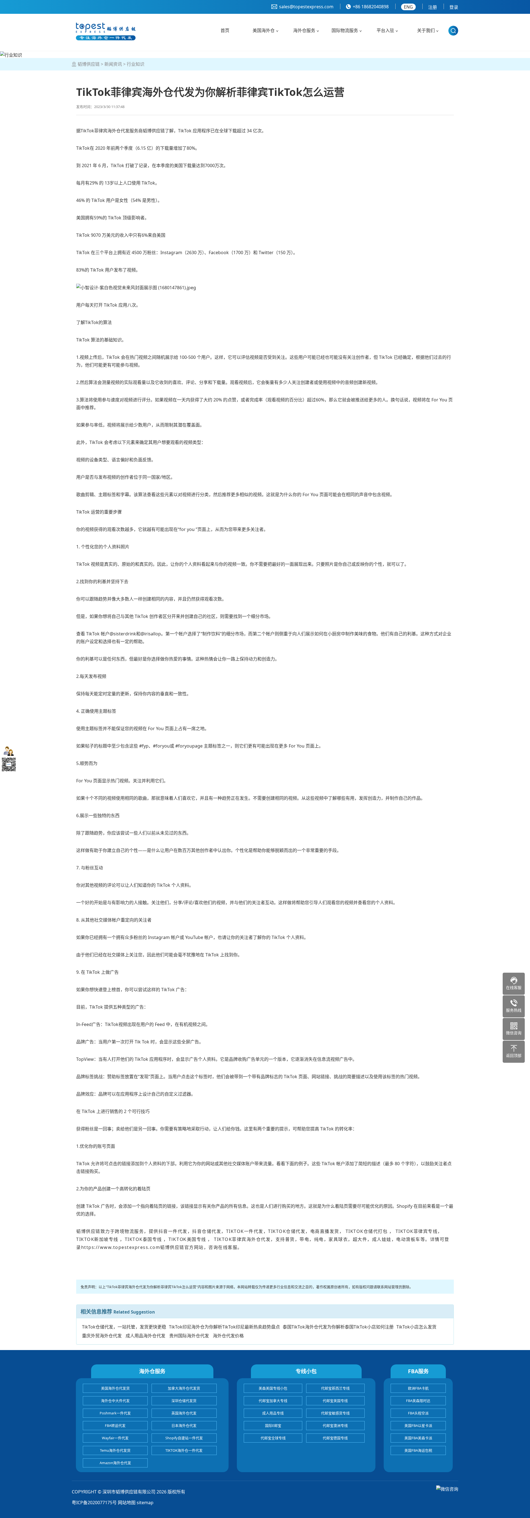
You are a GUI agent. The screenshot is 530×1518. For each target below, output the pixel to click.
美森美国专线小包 (273, 1388)
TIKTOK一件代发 (244, 1231)
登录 (453, 7)
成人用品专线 (273, 1413)
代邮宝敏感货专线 (335, 1413)
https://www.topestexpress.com (120, 1247)
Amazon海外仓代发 (115, 1462)
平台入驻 (385, 30)
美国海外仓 (264, 30)
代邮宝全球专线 (273, 1437)
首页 (225, 30)
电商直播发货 (324, 1231)
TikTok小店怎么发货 (416, 1327)
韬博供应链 (89, 64)
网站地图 (127, 1502)
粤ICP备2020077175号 (94, 1502)
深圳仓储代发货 (184, 1400)
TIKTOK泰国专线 (144, 1239)
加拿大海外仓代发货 (184, 1388)
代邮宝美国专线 (335, 1400)
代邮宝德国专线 (335, 1437)
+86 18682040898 (371, 7)
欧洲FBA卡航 (418, 1388)
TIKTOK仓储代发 (286, 1231)
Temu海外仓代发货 (115, 1450)
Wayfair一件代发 (115, 1437)
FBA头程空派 (418, 1413)
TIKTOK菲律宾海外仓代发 (242, 1239)
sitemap (145, 1502)
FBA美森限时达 (418, 1400)
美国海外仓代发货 (115, 1388)
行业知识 (135, 64)
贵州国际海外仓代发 (189, 1336)
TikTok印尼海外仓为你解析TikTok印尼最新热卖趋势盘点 (224, 1327)
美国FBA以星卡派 (418, 1425)
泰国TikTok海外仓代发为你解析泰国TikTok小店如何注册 (338, 1327)
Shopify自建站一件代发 (184, 1437)
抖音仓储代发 (206, 1231)
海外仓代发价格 (228, 1336)
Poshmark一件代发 (115, 1413)
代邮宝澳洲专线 (335, 1425)
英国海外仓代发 (184, 1413)
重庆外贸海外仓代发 (102, 1336)
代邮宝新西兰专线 (335, 1388)
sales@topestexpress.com (306, 7)
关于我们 (426, 30)
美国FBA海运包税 (418, 1450)
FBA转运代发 (115, 1425)
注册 (432, 7)
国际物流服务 (345, 30)
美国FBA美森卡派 (418, 1437)
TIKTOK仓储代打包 (367, 1231)
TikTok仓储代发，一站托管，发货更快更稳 (124, 1327)
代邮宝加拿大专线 (273, 1400)
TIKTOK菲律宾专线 (416, 1231)
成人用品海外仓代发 (145, 1336)
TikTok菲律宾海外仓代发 (105, 131)
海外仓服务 (304, 30)
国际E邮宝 (273, 1425)
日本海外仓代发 (184, 1425)
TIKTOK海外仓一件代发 (184, 1450)
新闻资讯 (113, 64)
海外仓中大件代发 (115, 1400)
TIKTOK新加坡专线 (97, 1239)
